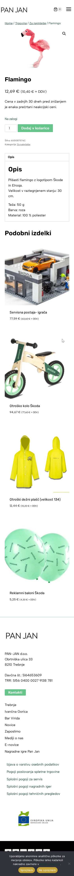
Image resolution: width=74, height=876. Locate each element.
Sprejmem (26, 870)
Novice (10, 725)
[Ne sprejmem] (69, 864)
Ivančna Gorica (16, 711)
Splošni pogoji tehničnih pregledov (33, 794)
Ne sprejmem (47, 870)
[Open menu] (68, 9)
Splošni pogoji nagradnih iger (29, 786)
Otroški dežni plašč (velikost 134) (35, 499)
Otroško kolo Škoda (25, 406)
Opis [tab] (11, 157)
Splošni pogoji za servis (24, 779)
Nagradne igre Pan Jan (22, 751)
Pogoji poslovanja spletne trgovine (33, 772)
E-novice (12, 745)
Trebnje (10, 705)
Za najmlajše (23, 144)
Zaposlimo (13, 731)
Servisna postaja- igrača (28, 312)
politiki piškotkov (50, 864)
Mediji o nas (14, 738)
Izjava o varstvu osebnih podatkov (33, 764)
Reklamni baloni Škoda (27, 593)
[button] (64, 33)
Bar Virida (12, 718)
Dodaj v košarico (35, 128)
